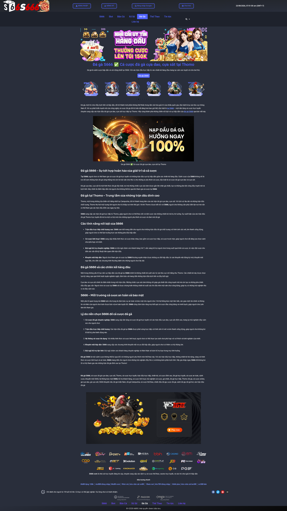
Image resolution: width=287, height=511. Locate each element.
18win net (149, 484)
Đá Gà (142, 16)
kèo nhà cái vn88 (137, 484)
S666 (101, 16)
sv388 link (202, 484)
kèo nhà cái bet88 (188, 484)
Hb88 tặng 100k (86, 484)
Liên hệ (135, 21)
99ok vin (125, 484)
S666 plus (176, 484)
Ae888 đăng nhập (102, 484)
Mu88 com (115, 484)
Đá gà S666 (143, 75)
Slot (111, 16)
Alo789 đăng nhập (162, 484)
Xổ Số (132, 16)
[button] (83, 89)
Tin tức (167, 16)
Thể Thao (155, 16)
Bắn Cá (121, 16)
